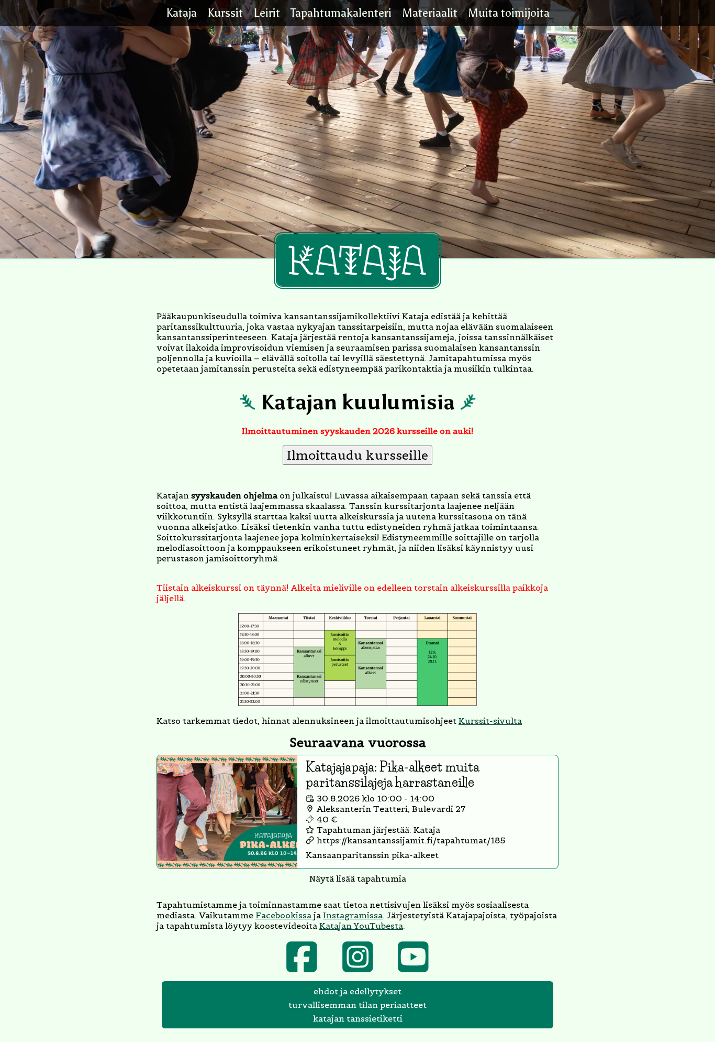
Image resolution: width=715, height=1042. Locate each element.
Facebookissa (283, 915)
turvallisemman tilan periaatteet (357, 1005)
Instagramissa (353, 915)
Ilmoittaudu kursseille (357, 455)
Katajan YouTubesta (361, 925)
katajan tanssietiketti (358, 1018)
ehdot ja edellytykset (357, 991)
